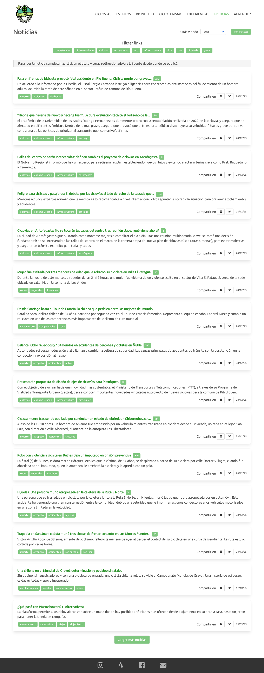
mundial (46, 588)
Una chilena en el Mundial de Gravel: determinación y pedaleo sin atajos (69, 570)
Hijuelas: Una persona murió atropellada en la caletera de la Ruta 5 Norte (70, 492)
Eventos (123, 14)
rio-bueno (55, 96)
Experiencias (198, 14)
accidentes (39, 96)
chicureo (70, 436)
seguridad (36, 290)
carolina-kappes (29, 588)
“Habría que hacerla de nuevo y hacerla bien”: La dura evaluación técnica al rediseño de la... (83, 115)
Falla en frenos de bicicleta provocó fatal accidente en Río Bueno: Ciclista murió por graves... (84, 78)
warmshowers (28, 624)
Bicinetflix (145, 14)
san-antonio (72, 552)
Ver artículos (241, 31)
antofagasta (85, 175)
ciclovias (103, 50)
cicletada (193, 50)
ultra (169, 50)
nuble (68, 363)
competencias (62, 50)
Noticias (221, 14)
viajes (62, 624)
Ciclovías (103, 14)
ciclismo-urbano (85, 50)
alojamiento (76, 624)
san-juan (88, 552)
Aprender (242, 14)
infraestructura (152, 50)
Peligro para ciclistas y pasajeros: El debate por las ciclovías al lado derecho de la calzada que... (85, 193)
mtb (136, 50)
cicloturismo (47, 624)
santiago (83, 138)
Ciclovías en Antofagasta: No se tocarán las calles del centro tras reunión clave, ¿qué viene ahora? (88, 230)
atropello (38, 363)
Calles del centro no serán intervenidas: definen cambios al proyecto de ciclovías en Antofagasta (87, 157)
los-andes (52, 290)
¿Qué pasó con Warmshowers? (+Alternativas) (50, 607)
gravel (207, 50)
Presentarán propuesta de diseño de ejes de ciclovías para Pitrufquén (68, 382)
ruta (180, 50)
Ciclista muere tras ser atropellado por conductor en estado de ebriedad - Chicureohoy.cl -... (84, 418)
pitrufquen (85, 400)
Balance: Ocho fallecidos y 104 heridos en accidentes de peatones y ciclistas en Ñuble (80, 345)
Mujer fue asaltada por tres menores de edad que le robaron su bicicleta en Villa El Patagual (84, 272)
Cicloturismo (170, 14)
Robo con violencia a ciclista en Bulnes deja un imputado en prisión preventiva (74, 455)
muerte (24, 96)
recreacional (121, 50)
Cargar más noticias (132, 640)
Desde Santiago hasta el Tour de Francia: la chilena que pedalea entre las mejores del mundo (85, 309)
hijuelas (69, 515)
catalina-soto (27, 326)
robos (23, 290)
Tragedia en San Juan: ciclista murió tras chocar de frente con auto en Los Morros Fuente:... (83, 533)
